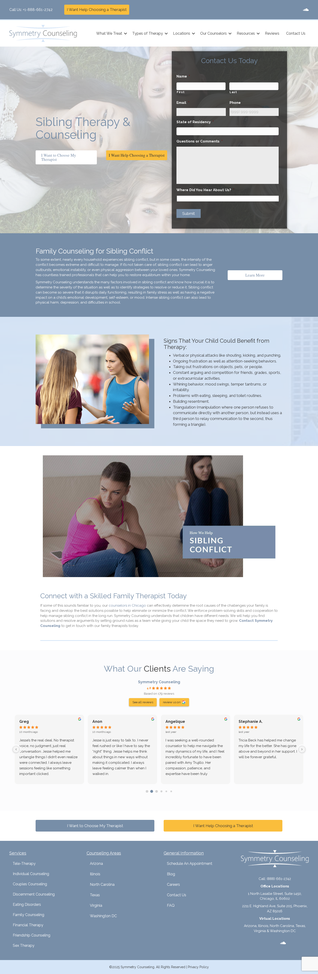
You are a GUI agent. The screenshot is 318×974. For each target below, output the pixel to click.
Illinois (95, 874)
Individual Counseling (31, 874)
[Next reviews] (301, 749)
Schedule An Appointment (189, 863)
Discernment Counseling (34, 894)
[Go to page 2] (156, 791)
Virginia (96, 905)
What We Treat (109, 33)
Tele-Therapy (24, 863)
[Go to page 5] (171, 791)
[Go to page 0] (147, 791)
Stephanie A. (251, 721)
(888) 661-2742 (279, 879)
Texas (95, 895)
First (180, 92)
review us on (172, 702)
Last (233, 92)
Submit (188, 213)
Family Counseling (28, 915)
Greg (24, 721)
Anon (97, 721)
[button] (125, 33)
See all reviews (142, 702)
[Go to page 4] (166, 791)
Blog (171, 874)
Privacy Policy (198, 967)
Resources (246, 33)
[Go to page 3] (161, 791)
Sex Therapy (23, 945)
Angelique (175, 721)
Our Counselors (213, 33)
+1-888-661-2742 (38, 9)
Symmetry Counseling (159, 682)
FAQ (171, 905)
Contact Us (295, 33)
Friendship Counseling (31, 935)
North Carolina (102, 884)
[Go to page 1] (151, 791)
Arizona (96, 863)
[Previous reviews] (16, 749)
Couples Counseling (30, 884)
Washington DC (103, 916)
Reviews (272, 33)
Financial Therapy (28, 925)
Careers (173, 884)
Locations (181, 33)
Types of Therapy (147, 33)
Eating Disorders (27, 904)
